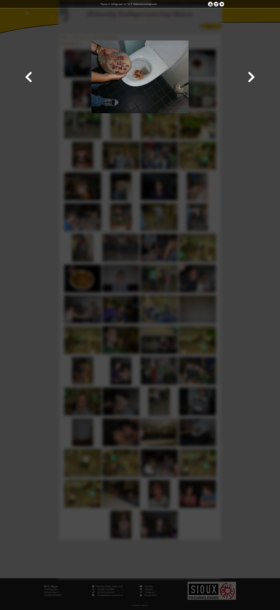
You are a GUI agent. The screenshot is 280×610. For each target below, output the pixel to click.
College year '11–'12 (120, 4)
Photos (104, 4)
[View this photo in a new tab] (216, 4)
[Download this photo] (210, 4)
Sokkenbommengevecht (145, 4)
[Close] (221, 4)
